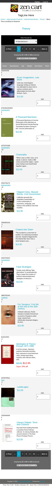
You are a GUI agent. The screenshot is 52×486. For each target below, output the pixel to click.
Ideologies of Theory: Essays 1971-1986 (26, 345)
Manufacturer (14, 66)
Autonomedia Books (31, 19)
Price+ (47, 66)
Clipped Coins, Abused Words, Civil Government (29, 193)
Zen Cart (42, 481)
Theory (42, 19)
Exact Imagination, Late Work (28, 78)
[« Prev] (8, 49)
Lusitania (4, 297)
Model (5, 66)
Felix (2, 380)
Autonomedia (5, 185)
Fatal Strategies (23, 267)
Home (37, 2)
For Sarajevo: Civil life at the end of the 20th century (28, 306)
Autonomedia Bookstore (25, 481)
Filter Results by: (26, 38)
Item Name (38, 66)
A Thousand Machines (26, 117)
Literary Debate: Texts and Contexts (27, 423)
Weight (29, 66)
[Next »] (44, 49)
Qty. (23, 66)
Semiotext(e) (5, 110)
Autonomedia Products (14, 19)
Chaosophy (21, 154)
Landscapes (22, 387)
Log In (45, 2)
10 (34, 49)
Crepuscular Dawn (24, 229)
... (14, 49)
